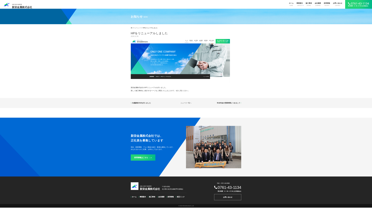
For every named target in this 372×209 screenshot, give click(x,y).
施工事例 (309, 4)
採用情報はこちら (141, 157)
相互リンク (181, 197)
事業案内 (300, 4)
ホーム (291, 4)
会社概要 (318, 4)
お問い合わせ (337, 4)
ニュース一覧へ (186, 103)
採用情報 (327, 4)
